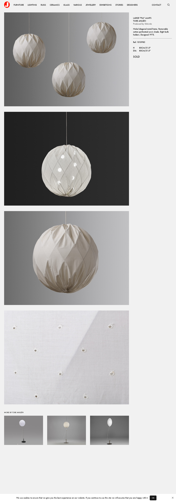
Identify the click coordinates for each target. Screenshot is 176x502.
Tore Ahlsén (139, 21)
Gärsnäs (148, 23)
